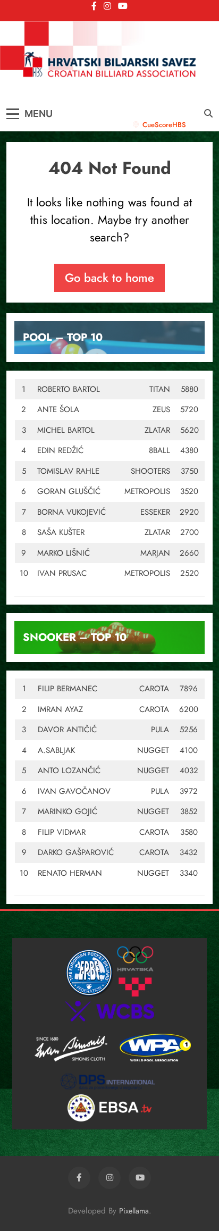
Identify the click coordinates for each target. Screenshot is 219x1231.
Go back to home (109, 277)
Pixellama (134, 1210)
